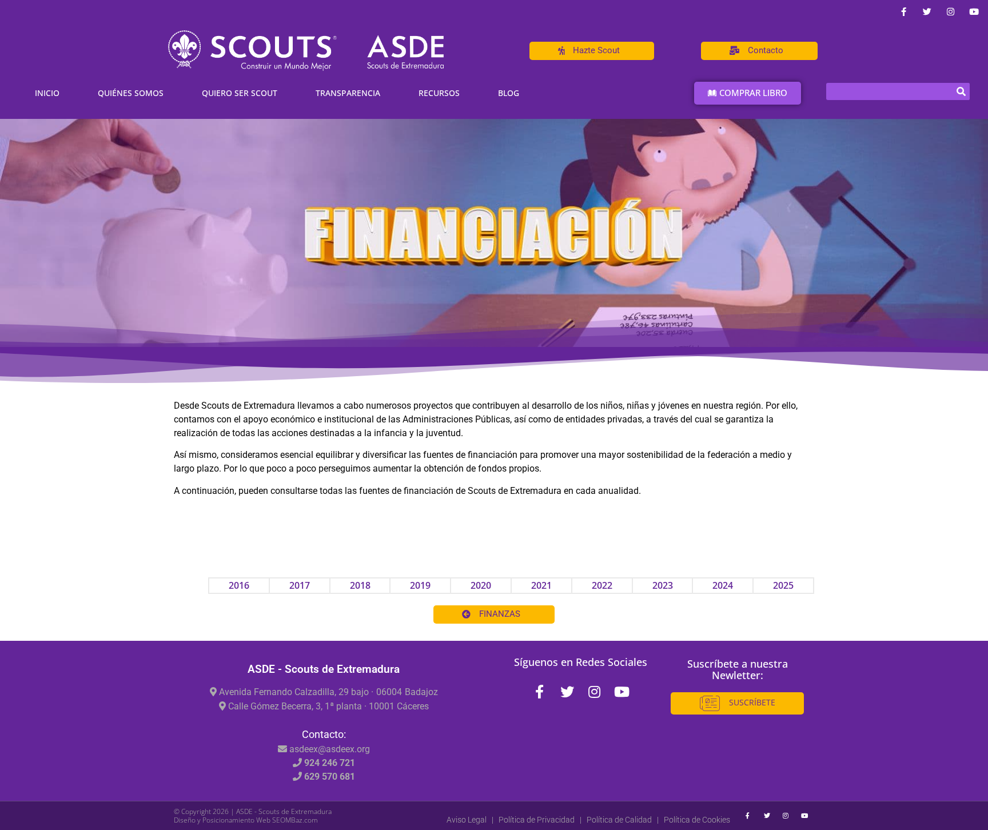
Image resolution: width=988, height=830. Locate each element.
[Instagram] (950, 11)
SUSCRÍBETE (751, 702)
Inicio (47, 92)
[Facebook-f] (903, 11)
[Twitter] (926, 11)
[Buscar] (961, 91)
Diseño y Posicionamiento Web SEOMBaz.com (246, 820)
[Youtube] (973, 11)
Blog (508, 92)
